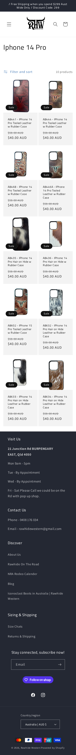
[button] (9, 24)
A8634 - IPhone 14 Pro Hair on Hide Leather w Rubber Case (55, 402)
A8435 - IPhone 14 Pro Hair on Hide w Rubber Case (20, 261)
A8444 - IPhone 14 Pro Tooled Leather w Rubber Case (55, 123)
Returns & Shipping (21, 636)
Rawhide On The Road (23, 564)
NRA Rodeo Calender (22, 574)
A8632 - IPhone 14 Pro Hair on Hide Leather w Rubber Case (55, 331)
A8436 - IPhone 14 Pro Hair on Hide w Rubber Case (55, 261)
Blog (11, 584)
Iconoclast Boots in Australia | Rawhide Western (35, 596)
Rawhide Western (31, 747)
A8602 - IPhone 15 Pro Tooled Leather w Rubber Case (20, 329)
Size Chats (15, 626)
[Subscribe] (60, 664)
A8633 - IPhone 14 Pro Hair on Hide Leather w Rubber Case (20, 402)
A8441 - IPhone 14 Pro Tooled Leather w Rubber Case (20, 123)
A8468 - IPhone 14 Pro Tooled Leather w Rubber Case (20, 190)
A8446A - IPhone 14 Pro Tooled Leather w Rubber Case (54, 192)
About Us (14, 555)
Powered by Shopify (53, 747)
